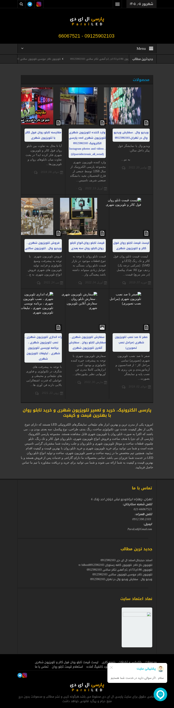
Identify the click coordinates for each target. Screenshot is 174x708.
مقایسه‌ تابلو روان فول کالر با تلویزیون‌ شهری (43, 135)
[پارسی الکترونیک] (87, 21)
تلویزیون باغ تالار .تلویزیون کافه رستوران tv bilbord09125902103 (115, 564)
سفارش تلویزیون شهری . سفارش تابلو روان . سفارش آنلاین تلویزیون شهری (87, 342)
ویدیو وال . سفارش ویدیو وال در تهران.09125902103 (131, 135)
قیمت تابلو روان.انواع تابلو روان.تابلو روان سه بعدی (87, 245)
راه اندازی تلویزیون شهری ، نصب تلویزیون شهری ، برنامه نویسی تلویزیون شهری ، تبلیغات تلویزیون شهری (43, 348)
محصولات (141, 79)
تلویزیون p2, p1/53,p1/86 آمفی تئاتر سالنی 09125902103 (113, 59)
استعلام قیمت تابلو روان (67, 667)
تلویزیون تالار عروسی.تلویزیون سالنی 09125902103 (44, 59)
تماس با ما (41, 667)
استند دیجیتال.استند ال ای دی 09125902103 (126, 560)
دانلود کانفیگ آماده (98, 667)
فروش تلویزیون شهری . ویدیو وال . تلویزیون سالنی (43, 245)
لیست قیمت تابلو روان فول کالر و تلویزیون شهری (131, 245)
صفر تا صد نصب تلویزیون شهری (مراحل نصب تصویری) (131, 342)
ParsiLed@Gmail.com (140, 529)
